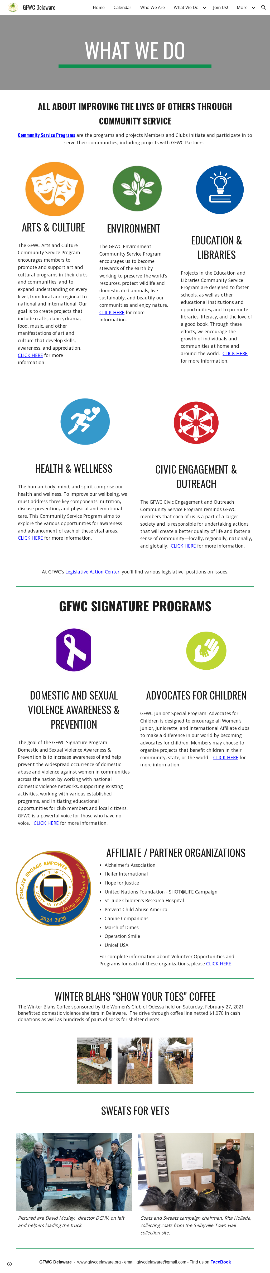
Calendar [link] (122, 7)
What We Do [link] (186, 7)
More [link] (242, 7)
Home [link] (99, 7)
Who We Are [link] (152, 7)
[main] (134, 52)
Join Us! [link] (220, 7)
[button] (263, 7)
